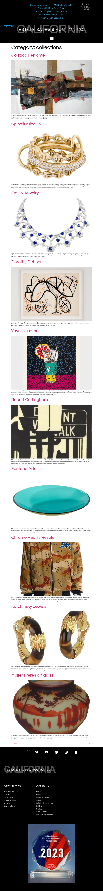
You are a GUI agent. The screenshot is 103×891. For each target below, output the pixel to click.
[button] (52, 39)
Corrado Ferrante (28, 55)
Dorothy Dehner (26, 262)
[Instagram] (66, 752)
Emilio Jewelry (25, 193)
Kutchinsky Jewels (28, 606)
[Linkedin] (76, 752)
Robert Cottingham (29, 399)
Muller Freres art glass (32, 675)
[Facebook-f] (27, 752)
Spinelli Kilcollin (26, 124)
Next (90, 743)
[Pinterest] (56, 752)
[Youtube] (46, 752)
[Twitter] (37, 752)
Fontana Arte (23, 468)
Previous (14, 743)
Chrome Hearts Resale (32, 537)
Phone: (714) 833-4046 (85, 7)
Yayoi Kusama (25, 331)
